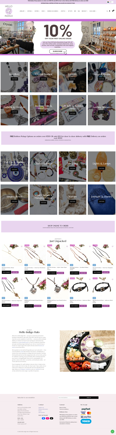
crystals (22, 351)
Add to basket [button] (6, 272)
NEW (75, 11)
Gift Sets (70, 11)
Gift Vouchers (42, 412)
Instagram (23, 369)
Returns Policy (63, 407)
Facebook (28, 369)
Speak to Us (41, 407)
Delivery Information (43, 409)
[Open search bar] (107, 11)
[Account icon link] (109, 10)
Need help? (84, 11)
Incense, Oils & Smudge (52, 11)
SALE (79, 11)
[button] (25, 11)
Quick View (15, 272)
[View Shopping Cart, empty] (112, 11)
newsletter (37, 369)
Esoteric (37, 11)
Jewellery (22, 11)
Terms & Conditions (64, 409)
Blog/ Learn (92, 11)
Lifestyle (63, 11)
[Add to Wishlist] (22, 246)
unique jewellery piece (24, 342)
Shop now (14, 78)
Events (40, 410)
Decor (43, 11)
